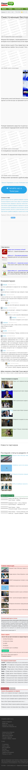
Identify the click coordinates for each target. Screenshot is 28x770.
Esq (9, 302)
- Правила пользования (7, 752)
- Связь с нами (5, 746)
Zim (4, 289)
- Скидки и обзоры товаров (8, 738)
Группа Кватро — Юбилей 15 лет (16, 504)
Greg (4, 294)
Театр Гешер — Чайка (14, 507)
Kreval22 (5, 307)
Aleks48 (5, 284)
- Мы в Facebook (5, 747)
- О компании (5, 744)
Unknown (5, 322)
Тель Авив (17, 12)
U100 (4, 350)
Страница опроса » (6, 656)
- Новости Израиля (6, 721)
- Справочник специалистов (8, 726)
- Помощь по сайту (6, 754)
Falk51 (4, 335)
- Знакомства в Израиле (7, 732)
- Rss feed (4, 749)
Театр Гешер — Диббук (14, 500)
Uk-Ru (3, 675)
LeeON (3, 662)
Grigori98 (3, 664)
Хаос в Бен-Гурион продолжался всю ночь (12, 701)
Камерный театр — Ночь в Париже (17, 502)
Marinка (3, 669)
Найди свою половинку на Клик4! (16, 249)
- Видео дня (4, 723)
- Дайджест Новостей (7, 725)
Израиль (4, 8)
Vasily (2, 671)
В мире (10, 8)
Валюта (3, 12)
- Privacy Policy (5, 750)
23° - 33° (25, 12)
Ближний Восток (19, 8)
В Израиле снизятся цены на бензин (18, 591)
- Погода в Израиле (6, 737)
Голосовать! (5, 650)
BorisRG (5, 330)
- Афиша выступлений (7, 735)
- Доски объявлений (6, 733)
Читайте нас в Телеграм (15, 189)
